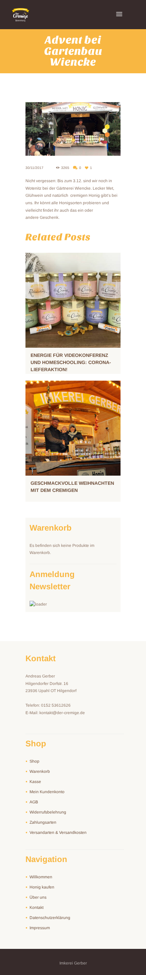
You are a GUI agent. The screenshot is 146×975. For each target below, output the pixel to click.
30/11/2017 (34, 168)
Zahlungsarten (43, 822)
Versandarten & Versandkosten (58, 832)
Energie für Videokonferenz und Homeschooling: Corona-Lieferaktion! (71, 362)
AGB (34, 802)
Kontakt (36, 907)
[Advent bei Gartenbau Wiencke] (73, 129)
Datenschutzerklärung (50, 917)
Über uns (38, 897)
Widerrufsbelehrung (48, 812)
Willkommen (41, 877)
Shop (34, 761)
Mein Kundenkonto (47, 791)
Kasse (35, 781)
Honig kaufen (42, 887)
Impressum (40, 927)
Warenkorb (40, 771)
